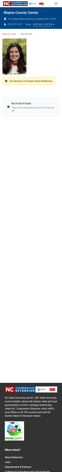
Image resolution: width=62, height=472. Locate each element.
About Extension (14, 457)
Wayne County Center (21, 13)
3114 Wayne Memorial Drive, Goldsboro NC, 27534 (32, 19)
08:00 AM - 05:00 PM (42, 24)
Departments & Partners (18, 467)
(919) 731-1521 (15, 24)
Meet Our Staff (9, 34)
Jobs (7, 462)
